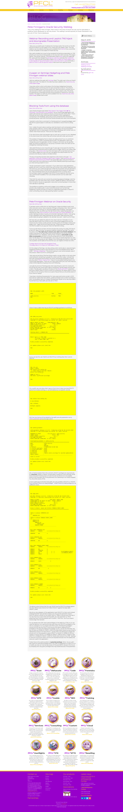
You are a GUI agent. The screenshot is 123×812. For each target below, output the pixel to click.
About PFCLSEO (70, 708)
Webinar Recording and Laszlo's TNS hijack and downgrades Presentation (50, 39)
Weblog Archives (86, 66)
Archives (33, 23)
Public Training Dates (85, 793)
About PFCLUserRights (36, 764)
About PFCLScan (36, 682)
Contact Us (93, 1)
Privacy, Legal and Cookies (74, 1)
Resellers (47, 783)
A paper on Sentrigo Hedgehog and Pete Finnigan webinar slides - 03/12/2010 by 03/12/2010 (88, 51)
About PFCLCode (70, 682)
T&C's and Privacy (59, 802)
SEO (70, 698)
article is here (42, 151)
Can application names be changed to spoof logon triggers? (50, 157)
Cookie (53, 698)
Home (29, 23)
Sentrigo (50, 80)
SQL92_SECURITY (63, 269)
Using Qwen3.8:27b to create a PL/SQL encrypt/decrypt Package (88, 779)
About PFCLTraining (87, 709)
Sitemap (65, 802)
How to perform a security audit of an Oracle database (55, 212)
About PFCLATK (36, 709)
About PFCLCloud (87, 734)
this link (63, 49)
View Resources (48, 781)
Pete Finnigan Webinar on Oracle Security (50, 201)
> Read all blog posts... (87, 787)
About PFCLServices (36, 737)
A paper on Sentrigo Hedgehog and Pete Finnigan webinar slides (49, 74)
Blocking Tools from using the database (49, 106)
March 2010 (38, 23)
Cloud (87, 725)
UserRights (36, 753)
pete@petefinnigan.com (89, 6)
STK (53, 753)
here (61, 56)
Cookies (47, 786)
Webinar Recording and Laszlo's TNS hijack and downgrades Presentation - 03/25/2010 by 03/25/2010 (88, 56)
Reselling (60, 10)
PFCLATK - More (66, 783)
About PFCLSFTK (70, 766)
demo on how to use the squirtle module (41, 62)
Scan (36, 670)
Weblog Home (85, 65)
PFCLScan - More (66, 776)
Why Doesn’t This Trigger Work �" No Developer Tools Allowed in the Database (49, 111)
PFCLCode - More (66, 779)
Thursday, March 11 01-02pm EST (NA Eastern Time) (44, 245)
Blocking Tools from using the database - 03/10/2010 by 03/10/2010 (88, 47)
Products (31, 10)
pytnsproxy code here (53, 58)
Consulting (53, 725)
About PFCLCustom (70, 734)
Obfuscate (53, 670)
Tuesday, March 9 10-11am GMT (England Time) (42, 243)
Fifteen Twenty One (44, 260)
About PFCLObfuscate (53, 682)
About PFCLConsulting (53, 733)
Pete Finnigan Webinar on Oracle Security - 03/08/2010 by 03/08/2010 (88, 43)
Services (41, 10)
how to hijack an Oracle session (63, 59)
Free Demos (82, 1)
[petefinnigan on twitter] (87, 798)
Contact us (47, 789)
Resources (91, 10)
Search (66, 1)
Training (51, 10)
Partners (70, 10)
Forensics (87, 670)
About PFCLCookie (53, 707)
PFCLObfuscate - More (68, 778)
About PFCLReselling (87, 763)
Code (70, 670)
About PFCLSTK (53, 763)
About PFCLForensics (87, 682)
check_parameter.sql (35, 419)
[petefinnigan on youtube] (90, 798)
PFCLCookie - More (67, 784)
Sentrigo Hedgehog (39, 251)
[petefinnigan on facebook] (85, 798)
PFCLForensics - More (67, 781)
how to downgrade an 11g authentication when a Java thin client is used (52, 60)
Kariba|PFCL (64, 803)
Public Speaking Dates (85, 791)
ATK (36, 698)
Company (80, 10)
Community (87, 1)
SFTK (70, 753)
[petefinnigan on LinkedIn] (82, 798)
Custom (70, 725)
